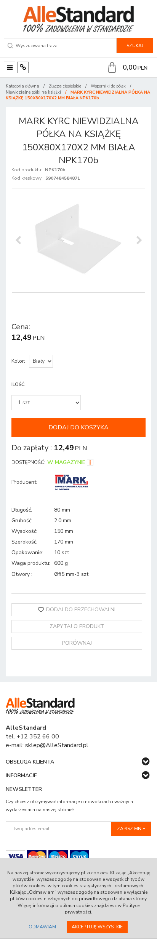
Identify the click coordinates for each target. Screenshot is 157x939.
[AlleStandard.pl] (78, 19)
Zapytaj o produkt (77, 626)
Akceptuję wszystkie (97, 927)
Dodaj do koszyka (78, 427)
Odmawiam (42, 927)
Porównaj (77, 643)
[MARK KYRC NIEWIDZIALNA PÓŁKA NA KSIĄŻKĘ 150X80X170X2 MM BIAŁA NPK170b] (78, 240)
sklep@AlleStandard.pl (56, 745)
